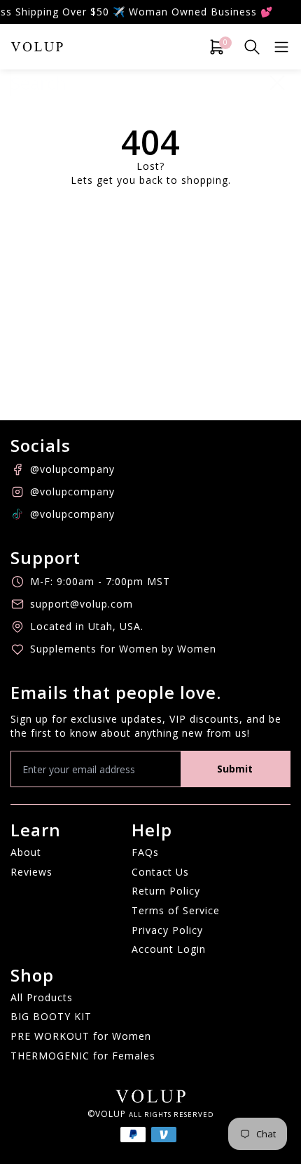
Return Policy (166, 890)
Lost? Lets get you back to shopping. (151, 173)
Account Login (169, 949)
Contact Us (160, 871)
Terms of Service (176, 910)
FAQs (145, 852)
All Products (41, 997)
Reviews (31, 871)
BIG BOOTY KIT (51, 1016)
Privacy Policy (167, 930)
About (25, 852)
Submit (235, 768)
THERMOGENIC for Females (82, 1055)
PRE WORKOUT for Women (80, 1036)
